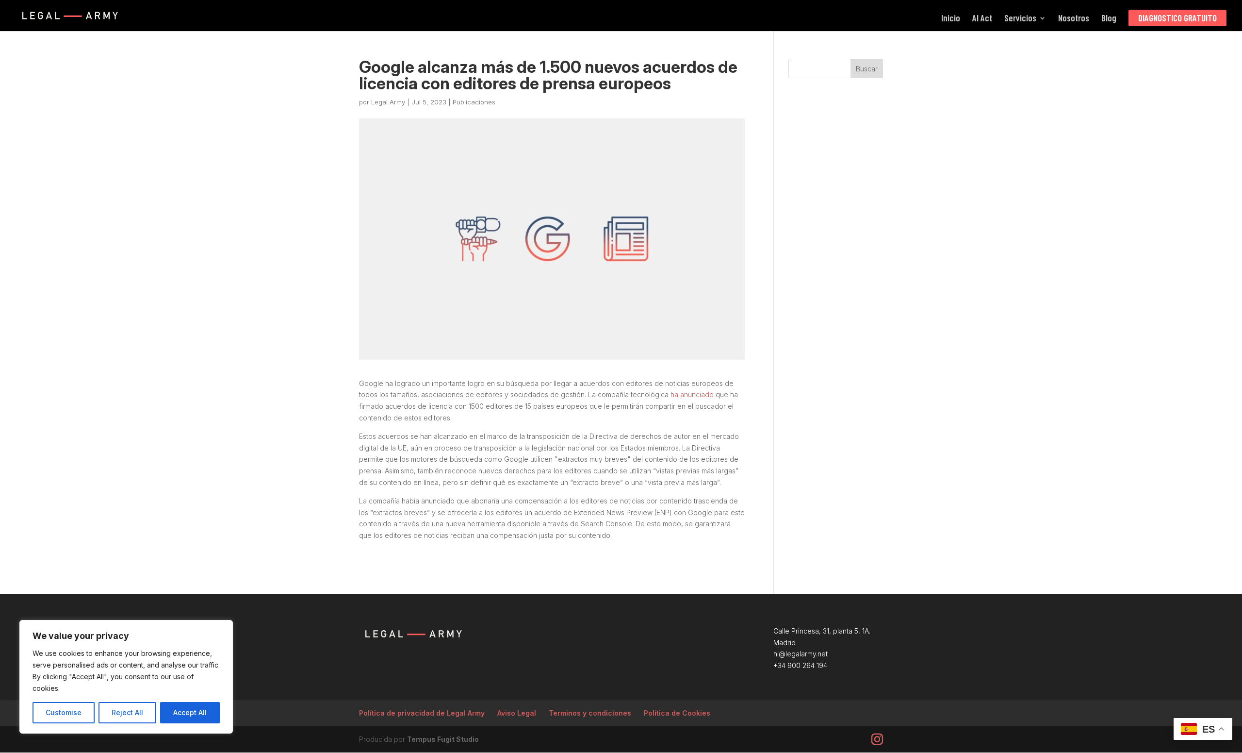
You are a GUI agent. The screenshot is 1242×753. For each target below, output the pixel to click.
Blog (1108, 19)
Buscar (867, 69)
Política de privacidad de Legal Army (422, 713)
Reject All (127, 712)
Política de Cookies (677, 713)
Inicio (950, 19)
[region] (126, 677)
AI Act (982, 19)
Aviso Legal (516, 713)
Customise (64, 712)
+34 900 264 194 (800, 665)
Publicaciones (474, 102)
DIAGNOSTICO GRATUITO (1177, 17)
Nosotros (1073, 19)
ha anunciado (691, 394)
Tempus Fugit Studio (443, 739)
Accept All (190, 712)
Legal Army (388, 102)
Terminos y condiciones (590, 713)
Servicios (1020, 19)
